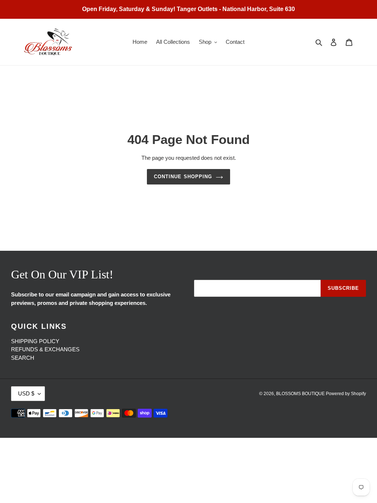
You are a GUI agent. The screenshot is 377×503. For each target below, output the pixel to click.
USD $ (26, 393)
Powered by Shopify (346, 393)
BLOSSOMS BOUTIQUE (301, 393)
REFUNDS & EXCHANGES (45, 349)
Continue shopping (183, 176)
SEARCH (22, 358)
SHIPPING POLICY (35, 341)
